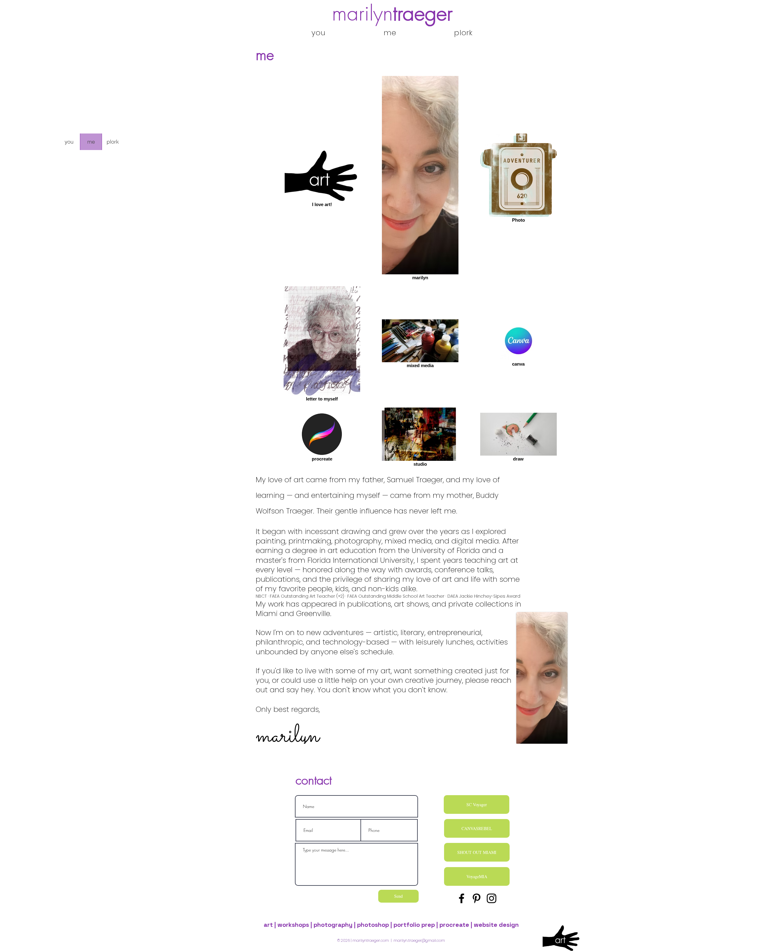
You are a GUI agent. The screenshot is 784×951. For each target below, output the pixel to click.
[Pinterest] (476, 898)
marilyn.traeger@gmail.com (419, 940)
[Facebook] (461, 898)
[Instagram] (491, 898)
